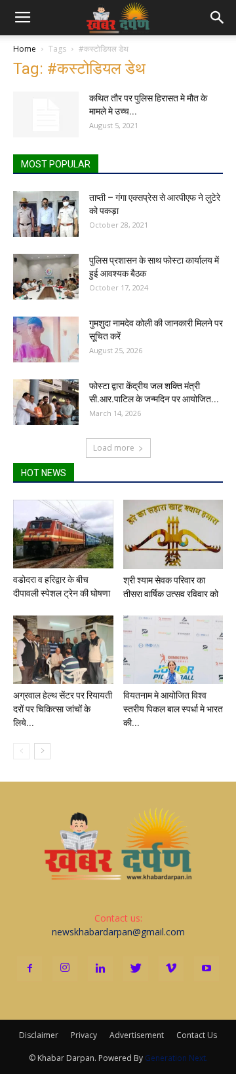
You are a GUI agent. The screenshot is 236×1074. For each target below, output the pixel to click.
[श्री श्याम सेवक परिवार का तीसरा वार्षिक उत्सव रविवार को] (173, 534)
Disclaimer (38, 1035)
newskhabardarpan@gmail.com (118, 932)
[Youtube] (206, 969)
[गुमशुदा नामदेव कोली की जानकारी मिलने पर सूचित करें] (46, 339)
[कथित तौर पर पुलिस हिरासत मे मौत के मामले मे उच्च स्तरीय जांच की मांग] (46, 114)
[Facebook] (29, 969)
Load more (113, 447)
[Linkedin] (100, 969)
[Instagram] (65, 969)
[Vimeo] (171, 969)
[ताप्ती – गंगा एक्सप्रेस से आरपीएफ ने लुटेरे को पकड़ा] (46, 214)
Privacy (84, 1035)
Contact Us (196, 1035)
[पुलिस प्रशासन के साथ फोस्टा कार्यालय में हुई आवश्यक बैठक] (46, 277)
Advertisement (136, 1035)
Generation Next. (176, 1058)
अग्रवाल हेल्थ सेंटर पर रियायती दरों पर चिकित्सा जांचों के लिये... (62, 709)
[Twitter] (136, 969)
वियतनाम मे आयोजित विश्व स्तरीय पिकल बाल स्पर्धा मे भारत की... (173, 709)
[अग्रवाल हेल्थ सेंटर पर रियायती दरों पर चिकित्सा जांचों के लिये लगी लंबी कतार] (63, 649)
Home (24, 48)
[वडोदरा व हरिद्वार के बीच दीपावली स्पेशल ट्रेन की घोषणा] (63, 534)
